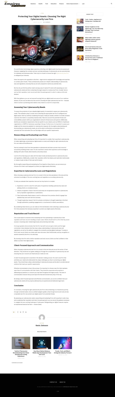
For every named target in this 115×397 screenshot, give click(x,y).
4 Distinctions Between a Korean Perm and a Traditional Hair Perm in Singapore (94, 57)
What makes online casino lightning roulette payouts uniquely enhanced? (92, 39)
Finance (61, 3)
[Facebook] (6, 74)
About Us (62, 382)
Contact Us (53, 382)
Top (58, 391)
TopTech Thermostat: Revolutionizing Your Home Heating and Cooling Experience (21, 353)
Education (53, 3)
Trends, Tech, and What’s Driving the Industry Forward (62, 352)
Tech (46, 3)
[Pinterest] (6, 82)
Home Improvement (72, 3)
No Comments (46, 22)
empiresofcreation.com (70, 386)
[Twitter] (6, 78)
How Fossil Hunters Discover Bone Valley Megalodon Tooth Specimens (93, 48)
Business (33, 3)
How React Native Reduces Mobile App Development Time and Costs (42, 352)
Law (83, 3)
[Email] (6, 86)
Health (40, 3)
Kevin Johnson (42, 325)
